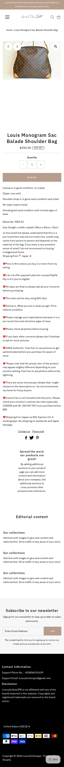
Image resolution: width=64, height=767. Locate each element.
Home (9, 30)
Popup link (38, 431)
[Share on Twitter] (31, 438)
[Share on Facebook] (26, 438)
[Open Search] (52, 17)
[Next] (17, 46)
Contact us (24, 431)
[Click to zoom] (56, 47)
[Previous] (8, 46)
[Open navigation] (9, 17)
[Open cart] (58, 17)
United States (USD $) (16, 726)
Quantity (32, 157)
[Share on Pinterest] (37, 438)
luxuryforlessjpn (32, 755)
